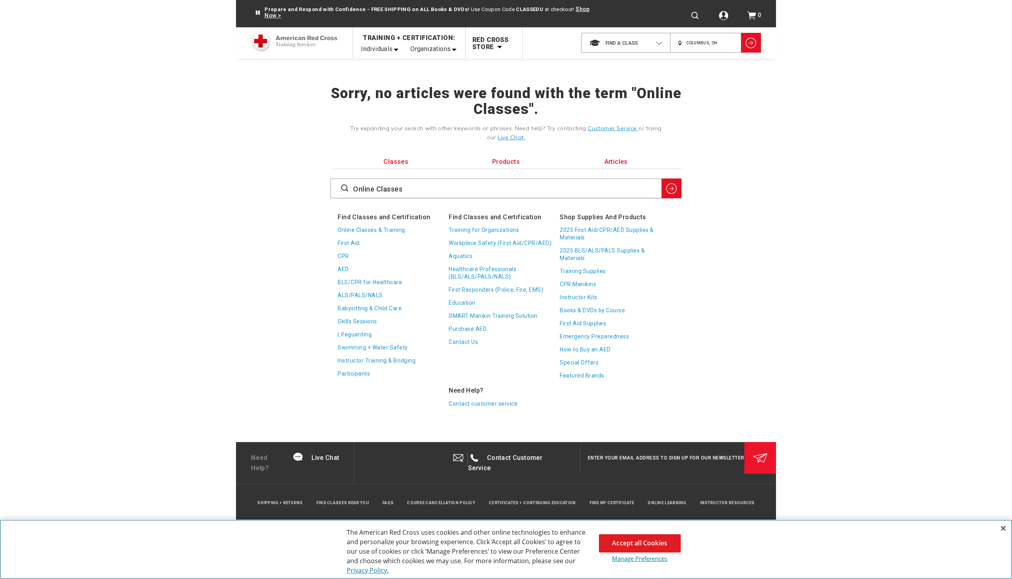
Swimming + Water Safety (373, 347)
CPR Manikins (578, 284)
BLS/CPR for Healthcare (370, 282)
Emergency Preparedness (594, 336)
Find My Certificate (611, 503)
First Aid (349, 243)
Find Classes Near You (342, 503)
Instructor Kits (578, 297)
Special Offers (579, 362)
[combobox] (625, 43)
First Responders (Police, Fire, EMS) (496, 290)
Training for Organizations (484, 230)
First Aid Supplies (583, 323)
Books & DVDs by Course (592, 310)
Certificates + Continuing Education (532, 503)
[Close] (1003, 528)
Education (462, 303)
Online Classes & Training (371, 230)
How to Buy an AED (585, 349)
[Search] (695, 15)
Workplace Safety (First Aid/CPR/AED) (500, 243)
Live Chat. (511, 137)
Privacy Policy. (368, 570)
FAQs (387, 503)
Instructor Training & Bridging (376, 360)
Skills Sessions (357, 321)
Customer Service (613, 128)
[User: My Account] (723, 15)
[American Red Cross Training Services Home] (294, 42)
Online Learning (667, 503)
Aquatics (460, 256)
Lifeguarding (355, 334)
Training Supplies (583, 271)
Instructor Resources (727, 503)
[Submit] (760, 458)
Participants (354, 373)
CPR (343, 256)
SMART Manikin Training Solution (493, 316)
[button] (257, 13)
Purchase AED (468, 329)
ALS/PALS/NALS (360, 295)
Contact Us (463, 342)
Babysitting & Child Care (370, 308)
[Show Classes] (751, 43)
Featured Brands (582, 375)
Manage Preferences (639, 558)
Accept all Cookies (639, 543)
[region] (506, 549)
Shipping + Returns (279, 503)
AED (343, 269)
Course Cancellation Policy (441, 503)
